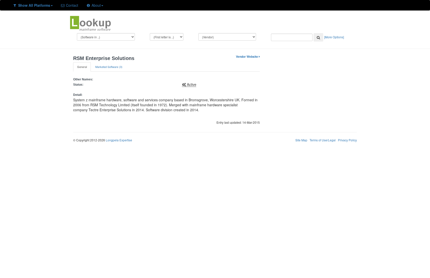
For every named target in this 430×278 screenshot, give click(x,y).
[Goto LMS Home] (90, 22)
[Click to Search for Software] (318, 37)
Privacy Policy (347, 140)
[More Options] (334, 37)
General (82, 67)
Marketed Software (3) (108, 67)
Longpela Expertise (119, 140)
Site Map (301, 140)
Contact (71, 5)
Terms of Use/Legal (323, 140)
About (96, 5)
